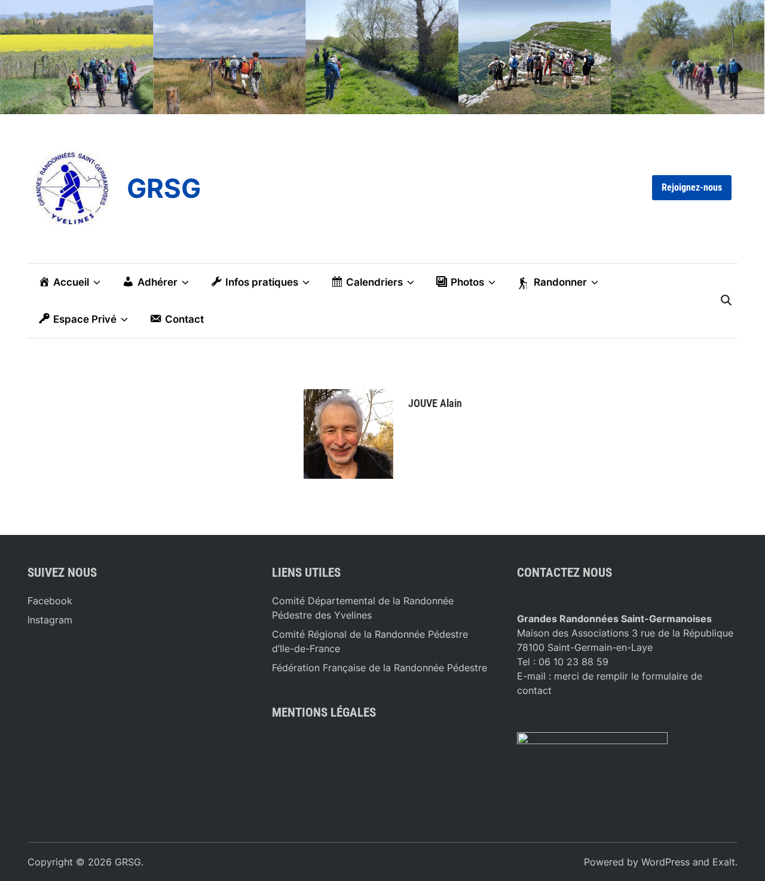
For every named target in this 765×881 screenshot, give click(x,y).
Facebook (49, 601)
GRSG (164, 188)
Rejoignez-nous (692, 187)
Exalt (723, 862)
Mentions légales (324, 712)
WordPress (665, 862)
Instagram (49, 620)
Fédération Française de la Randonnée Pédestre (379, 668)
